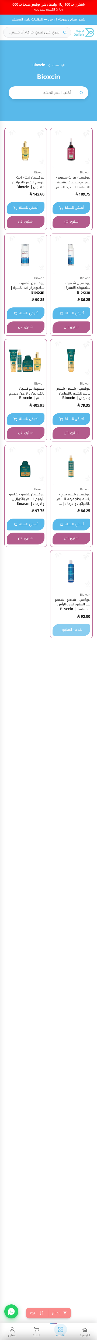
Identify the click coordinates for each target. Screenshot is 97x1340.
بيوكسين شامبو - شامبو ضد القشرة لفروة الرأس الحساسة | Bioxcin (72, 604)
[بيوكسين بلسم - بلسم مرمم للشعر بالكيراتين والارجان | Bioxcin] (71, 360)
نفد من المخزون (71, 630)
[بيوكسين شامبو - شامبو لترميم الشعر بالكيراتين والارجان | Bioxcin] (25, 466)
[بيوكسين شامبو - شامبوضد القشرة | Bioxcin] (71, 255)
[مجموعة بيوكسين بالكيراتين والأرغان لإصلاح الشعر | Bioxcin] (25, 360)
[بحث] (65, 32)
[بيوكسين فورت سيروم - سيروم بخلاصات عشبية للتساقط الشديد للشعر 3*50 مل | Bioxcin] (71, 149)
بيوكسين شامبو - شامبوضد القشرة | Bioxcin (76, 288)
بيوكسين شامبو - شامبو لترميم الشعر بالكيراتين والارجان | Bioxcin (26, 499)
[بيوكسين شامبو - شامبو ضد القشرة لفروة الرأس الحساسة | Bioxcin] (71, 571)
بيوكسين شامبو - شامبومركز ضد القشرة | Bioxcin (27, 288)
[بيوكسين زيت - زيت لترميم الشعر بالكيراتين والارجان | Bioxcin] (25, 149)
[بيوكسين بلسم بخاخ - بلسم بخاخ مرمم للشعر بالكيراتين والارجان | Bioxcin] (71, 466)
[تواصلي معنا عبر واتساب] (11, 1311)
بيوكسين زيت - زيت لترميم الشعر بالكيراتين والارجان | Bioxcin (28, 182)
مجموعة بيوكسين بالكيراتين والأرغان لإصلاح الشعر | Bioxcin (26, 393)
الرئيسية (59, 65)
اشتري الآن (71, 222)
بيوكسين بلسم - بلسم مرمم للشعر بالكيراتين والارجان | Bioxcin (73, 393)
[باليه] (84, 32)
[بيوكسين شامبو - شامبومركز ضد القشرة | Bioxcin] (25, 255)
